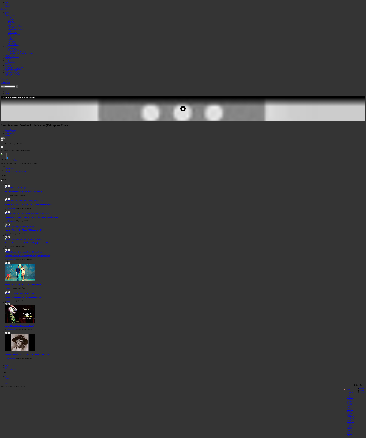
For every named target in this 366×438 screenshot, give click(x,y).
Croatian (350, 401)
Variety (7, 46)
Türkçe (349, 434)
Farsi (348, 406)
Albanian (350, 392)
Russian (349, 425)
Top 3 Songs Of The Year (12, 74)
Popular (7, 12)
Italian (349, 415)
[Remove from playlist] (9, 186)
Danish (349, 403)
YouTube (362, 392)
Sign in (7, 4)
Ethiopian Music (9, 15)
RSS (6, 380)
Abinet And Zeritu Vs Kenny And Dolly (20, 53)
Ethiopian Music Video (11, 171)
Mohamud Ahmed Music (15, 29)
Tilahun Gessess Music (15, 26)
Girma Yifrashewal (14, 34)
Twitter (362, 390)
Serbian (349, 427)
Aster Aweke (12, 36)
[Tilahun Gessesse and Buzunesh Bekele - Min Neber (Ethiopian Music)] (27, 213)
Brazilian (350, 398)
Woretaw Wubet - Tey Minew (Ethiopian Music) (23, 230)
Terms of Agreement (11, 369)
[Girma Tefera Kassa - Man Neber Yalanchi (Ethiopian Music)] (24, 201)
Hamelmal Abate (13, 45)
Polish (349, 420)
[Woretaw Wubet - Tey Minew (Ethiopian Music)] (20, 226)
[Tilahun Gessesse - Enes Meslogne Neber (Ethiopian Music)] (23, 252)
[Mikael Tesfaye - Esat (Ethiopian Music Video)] (20, 280)
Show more (8, 76)
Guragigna (11, 22)
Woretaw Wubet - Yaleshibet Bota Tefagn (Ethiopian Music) (28, 243)
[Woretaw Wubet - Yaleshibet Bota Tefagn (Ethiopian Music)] (23, 239)
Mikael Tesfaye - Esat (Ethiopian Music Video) (23, 284)
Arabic (349, 396)
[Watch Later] (6, 186)
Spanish (349, 430)
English (347, 389)
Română (349, 423)
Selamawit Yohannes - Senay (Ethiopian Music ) (23, 297)
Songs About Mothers (11, 70)
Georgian (350, 410)
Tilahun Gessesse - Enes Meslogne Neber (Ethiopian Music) (28, 256)
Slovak (349, 429)
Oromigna (11, 19)
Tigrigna (10, 21)
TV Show (8, 60)
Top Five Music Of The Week (14, 67)
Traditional (11, 28)
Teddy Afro (11, 24)
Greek (349, 411)
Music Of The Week (11, 64)
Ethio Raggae (9, 58)
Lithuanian (350, 417)
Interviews (11, 48)
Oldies (10, 38)
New (6, 14)
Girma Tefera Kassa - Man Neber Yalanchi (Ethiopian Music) (28, 204)
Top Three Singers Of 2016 (13, 69)
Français (349, 408)
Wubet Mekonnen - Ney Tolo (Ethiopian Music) (23, 192)
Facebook (362, 388)
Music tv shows (9, 55)
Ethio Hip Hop (12, 33)
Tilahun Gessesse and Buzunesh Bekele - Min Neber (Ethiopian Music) (32, 217)
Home (6, 2)
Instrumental (12, 41)
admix (8, 288)
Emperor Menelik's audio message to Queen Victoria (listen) (28, 354)
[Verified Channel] (7, 158)
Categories (4, 9)
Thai (348, 435)
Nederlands (350, 418)
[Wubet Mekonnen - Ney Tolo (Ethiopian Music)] (20, 188)
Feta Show (11, 62)
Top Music (8, 65)
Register (7, 6)
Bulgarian (350, 399)
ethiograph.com (11, 208)
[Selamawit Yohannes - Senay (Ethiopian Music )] (20, 293)
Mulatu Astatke (13, 43)
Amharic (11, 17)
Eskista (10, 40)
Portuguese (350, 422)
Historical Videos (13, 50)
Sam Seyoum (23, 171)
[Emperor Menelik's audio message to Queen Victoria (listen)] (20, 351)
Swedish (350, 432)
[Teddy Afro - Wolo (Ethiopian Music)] (20, 322)
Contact (7, 367)
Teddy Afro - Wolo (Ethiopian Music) (19, 326)
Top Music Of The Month (12, 72)
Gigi (9, 31)
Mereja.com (5, 83)
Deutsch (349, 404)
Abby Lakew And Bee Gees (17, 52)
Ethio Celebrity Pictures (12, 57)
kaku (15, 160)
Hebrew (349, 413)
